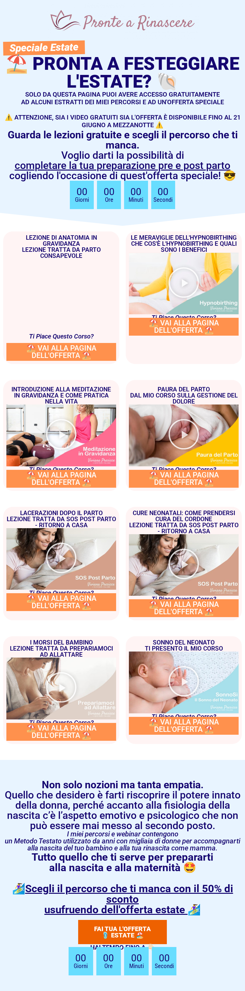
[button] (184, 283)
